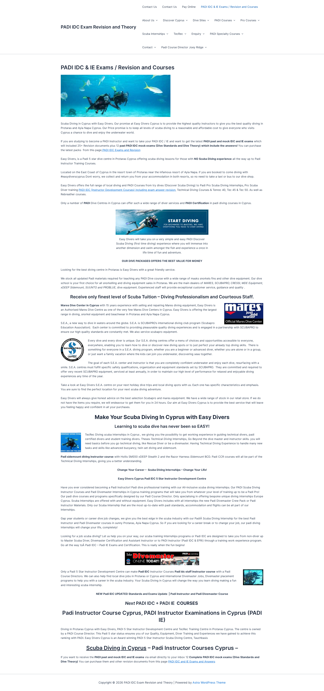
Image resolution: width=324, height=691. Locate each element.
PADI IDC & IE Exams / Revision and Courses (229, 6)
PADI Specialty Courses (225, 33)
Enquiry (196, 33)
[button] (156, 20)
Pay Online (189, 6)
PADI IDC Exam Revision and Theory (98, 27)
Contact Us (149, 6)
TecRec (178, 33)
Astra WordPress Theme (209, 682)
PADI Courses (223, 20)
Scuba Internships (153, 33)
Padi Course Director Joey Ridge (182, 47)
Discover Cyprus (173, 20)
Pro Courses (248, 20)
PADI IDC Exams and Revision (121, 150)
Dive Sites (199, 20)
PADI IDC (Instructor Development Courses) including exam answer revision (127, 190)
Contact (147, 47)
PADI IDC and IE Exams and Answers (191, 661)
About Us (148, 20)
